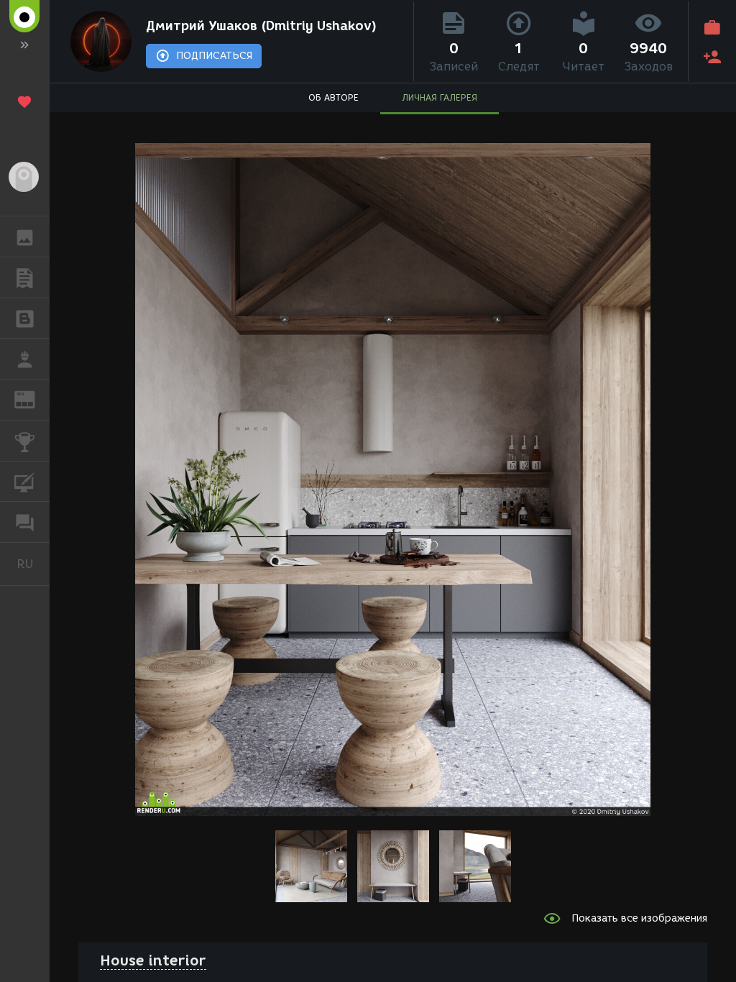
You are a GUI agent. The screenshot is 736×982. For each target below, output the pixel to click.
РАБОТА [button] (25, 359)
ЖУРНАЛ (33, 398)
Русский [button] (33, 563)
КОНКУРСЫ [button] (25, 441)
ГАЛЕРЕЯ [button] (25, 236)
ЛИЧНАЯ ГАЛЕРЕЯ (439, 97)
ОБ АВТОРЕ (333, 97)
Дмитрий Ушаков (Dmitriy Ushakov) (261, 26)
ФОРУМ (25, 522)
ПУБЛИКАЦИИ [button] (25, 277)
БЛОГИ (25, 318)
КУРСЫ (25, 482)
